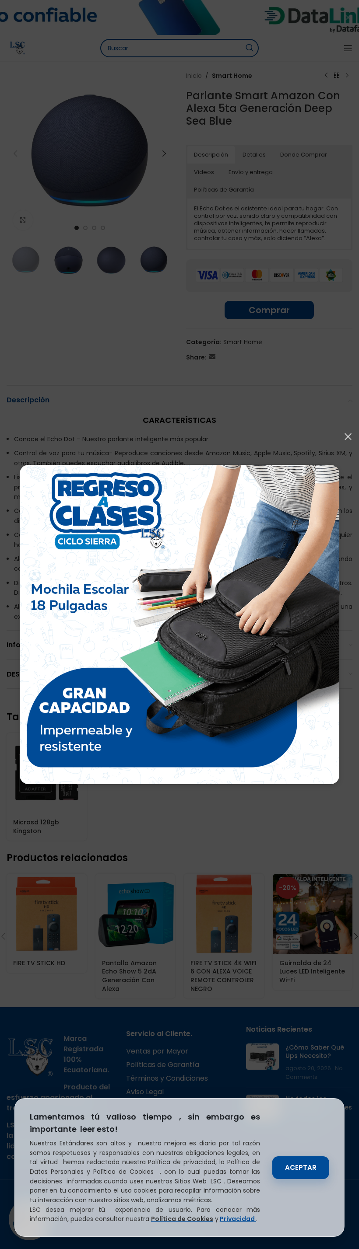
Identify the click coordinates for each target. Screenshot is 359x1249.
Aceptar (301, 1167)
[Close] (348, 436)
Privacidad (238, 1218)
